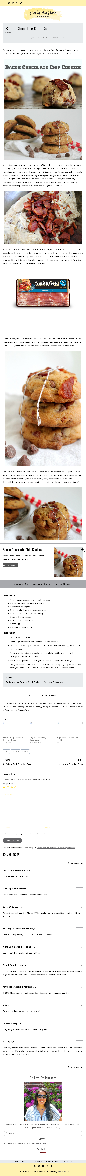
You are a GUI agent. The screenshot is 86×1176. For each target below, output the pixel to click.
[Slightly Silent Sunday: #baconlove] (42, 729)
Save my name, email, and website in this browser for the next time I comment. (36, 834)
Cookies (25, 751)
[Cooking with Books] (43, 14)
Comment (9, 794)
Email (48, 827)
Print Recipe (11, 565)
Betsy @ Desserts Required (17, 928)
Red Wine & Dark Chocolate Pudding (18, 762)
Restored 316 (63, 1171)
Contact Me (68, 1161)
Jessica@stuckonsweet (14, 888)
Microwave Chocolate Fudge (71, 762)
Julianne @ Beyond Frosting (17, 946)
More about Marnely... (51, 1127)
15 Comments (65, 38)
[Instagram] (8, 3)
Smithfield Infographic (16, 482)
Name (7, 827)
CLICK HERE (41, 1144)
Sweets (8, 33)
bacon (6, 751)
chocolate (15, 751)
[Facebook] (4, 3)
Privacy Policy (19, 1161)
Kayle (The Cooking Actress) (17, 986)
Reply (80, 871)
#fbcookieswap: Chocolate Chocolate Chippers (13, 739)
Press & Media (36, 1161)
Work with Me (52, 1161)
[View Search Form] (76, 2)
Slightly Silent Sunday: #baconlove (38, 739)
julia (5, 1005)
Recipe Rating (9, 783)
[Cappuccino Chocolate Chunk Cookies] (69, 729)
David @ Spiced (10, 907)
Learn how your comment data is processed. (56, 847)
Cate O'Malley (10, 1023)
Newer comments (75, 863)
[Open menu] (81, 3)
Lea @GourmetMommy (15, 870)
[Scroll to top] (81, 1160)
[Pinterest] (13, 3)
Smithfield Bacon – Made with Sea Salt (38, 339)
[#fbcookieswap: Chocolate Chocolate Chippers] (15, 729)
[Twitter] (17, 3)
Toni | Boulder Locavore (15, 965)
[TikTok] (21, 3)
